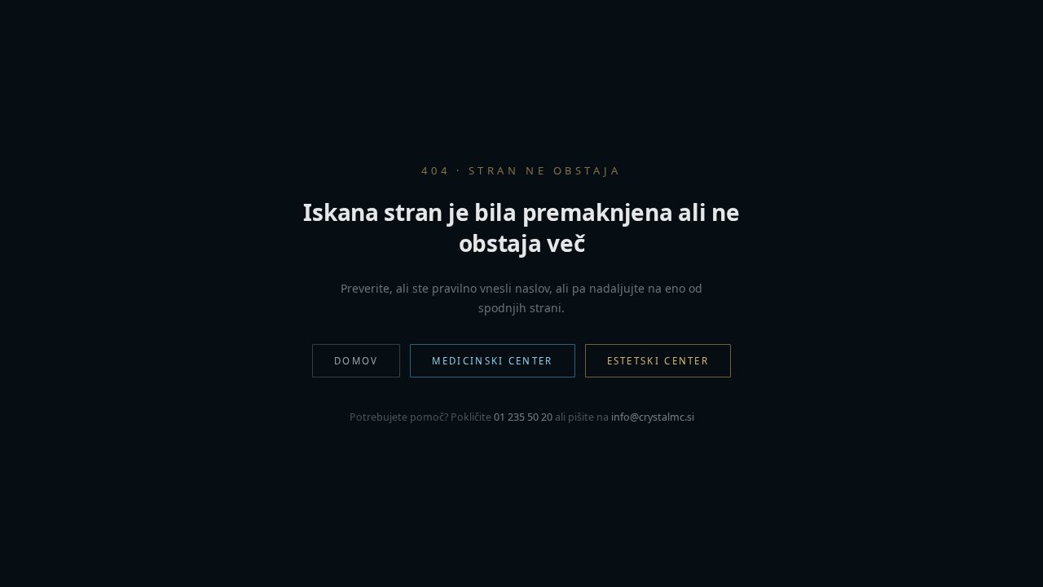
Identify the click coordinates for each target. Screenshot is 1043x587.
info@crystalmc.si (652, 417)
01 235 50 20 (523, 417)
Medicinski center (492, 361)
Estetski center (658, 361)
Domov (356, 361)
